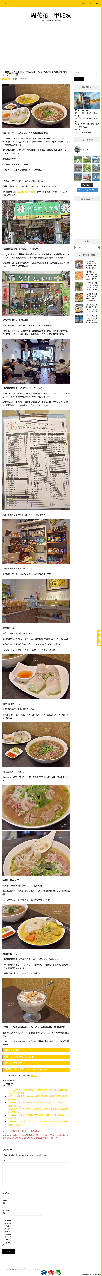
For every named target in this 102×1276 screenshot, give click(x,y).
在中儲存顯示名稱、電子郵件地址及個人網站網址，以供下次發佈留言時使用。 (7, 1233)
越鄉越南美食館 (21, 1138)
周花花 (15, 79)
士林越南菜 (43, 1135)
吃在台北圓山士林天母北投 (29, 1131)
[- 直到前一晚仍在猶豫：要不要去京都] (87, 168)
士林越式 (14, 1135)
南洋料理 (6, 79)
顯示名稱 (6, 1193)
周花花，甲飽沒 (51, 15)
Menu (7, 3)
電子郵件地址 (5, 1201)
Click (99, 638)
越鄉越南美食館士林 (50, 1138)
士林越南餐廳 (33, 1135)
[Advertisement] (51, 46)
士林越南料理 (23, 1135)
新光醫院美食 (10, 1138)
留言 (4, 1160)
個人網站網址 (5, 1211)
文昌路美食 (52, 1135)
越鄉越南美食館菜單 (34, 1138)
